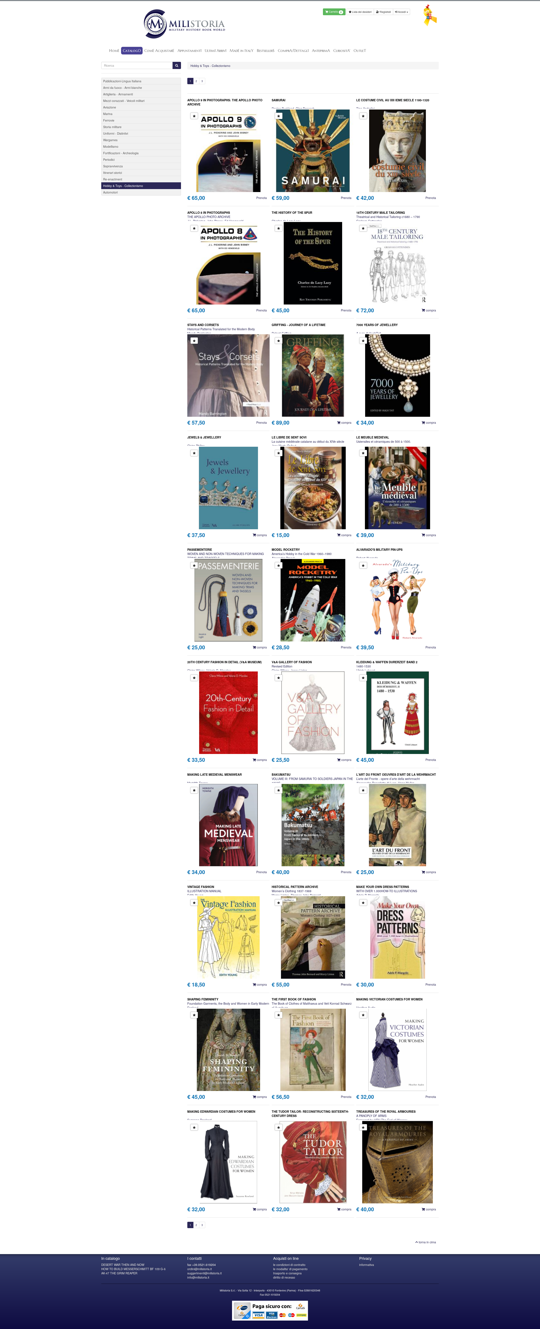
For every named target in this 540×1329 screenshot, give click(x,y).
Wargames (110, 140)
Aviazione (109, 107)
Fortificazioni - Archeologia (121, 153)
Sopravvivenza (113, 166)
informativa (366, 1265)
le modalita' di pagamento (290, 1269)
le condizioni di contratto (289, 1265)
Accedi (401, 12)
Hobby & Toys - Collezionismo (210, 66)
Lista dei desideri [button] (361, 12)
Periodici (109, 159)
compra (430, 310)
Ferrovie (108, 120)
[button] (194, 116)
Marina (107, 114)
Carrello (335, 12)
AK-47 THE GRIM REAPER (119, 1273)
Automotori (110, 192)
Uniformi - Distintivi (115, 133)
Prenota (261, 198)
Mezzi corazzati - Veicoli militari (123, 101)
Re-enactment (112, 179)
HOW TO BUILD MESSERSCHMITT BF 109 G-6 (133, 1269)
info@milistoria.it (198, 1277)
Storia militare (112, 127)
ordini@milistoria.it (199, 1269)
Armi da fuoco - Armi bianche (122, 87)
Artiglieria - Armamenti (118, 94)
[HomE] (184, 24)
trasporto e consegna (287, 1273)
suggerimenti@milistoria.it (204, 1273)
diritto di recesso (284, 1277)
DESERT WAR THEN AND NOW (122, 1265)
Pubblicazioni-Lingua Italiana (122, 81)
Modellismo (110, 146)
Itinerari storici (112, 173)
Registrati (385, 12)
